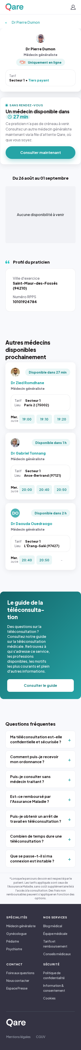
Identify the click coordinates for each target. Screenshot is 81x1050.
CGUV (40, 1037)
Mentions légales (18, 1037)
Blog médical (52, 926)
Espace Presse (16, 988)
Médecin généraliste (21, 926)
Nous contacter (17, 980)
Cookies (49, 998)
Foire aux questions (20, 973)
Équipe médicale (55, 934)
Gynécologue (16, 934)
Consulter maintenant (40, 152)
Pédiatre (12, 941)
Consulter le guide (40, 685)
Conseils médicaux (57, 954)
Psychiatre (14, 949)
